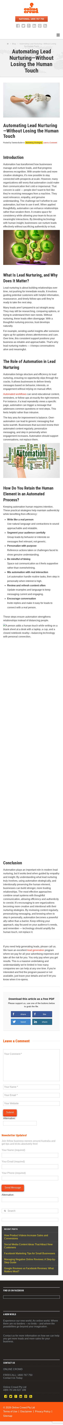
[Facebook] (18, 26)
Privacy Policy (42, 1411)
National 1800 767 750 (31, 19)
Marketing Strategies (34, 142)
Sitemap (7, 1416)
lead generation (35, 950)
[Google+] (29, 26)
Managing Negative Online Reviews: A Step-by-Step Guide (30, 1261)
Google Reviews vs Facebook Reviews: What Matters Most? (29, 1270)
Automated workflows (14, 394)
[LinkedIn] (34, 26)
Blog (14, 44)
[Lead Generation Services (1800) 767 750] (31, 8)
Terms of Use (10, 1411)
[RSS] (45, 26)
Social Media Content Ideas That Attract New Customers (28, 1246)
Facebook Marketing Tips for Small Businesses (29, 1253)
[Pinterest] (40, 26)
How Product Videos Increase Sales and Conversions (26, 1237)
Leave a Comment (50, 142)
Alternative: (9, 1118)
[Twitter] (23, 26)
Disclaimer (26, 1411)
